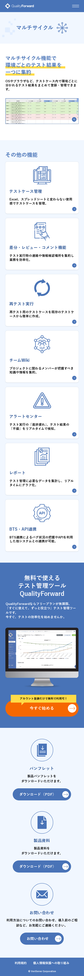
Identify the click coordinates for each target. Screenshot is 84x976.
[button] (74, 119)
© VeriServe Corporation (42, 971)
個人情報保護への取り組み (51, 963)
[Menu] (75, 6)
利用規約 (21, 963)
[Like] (74, 209)
